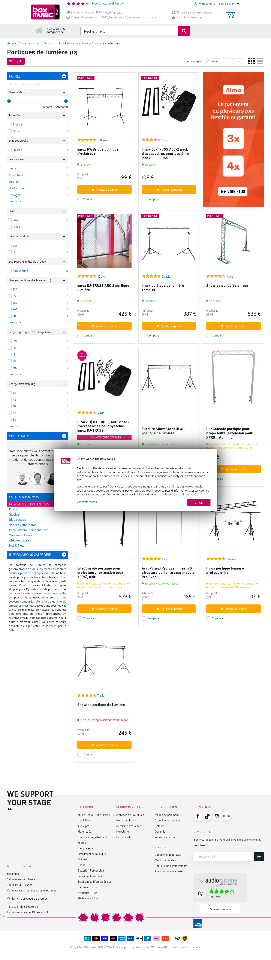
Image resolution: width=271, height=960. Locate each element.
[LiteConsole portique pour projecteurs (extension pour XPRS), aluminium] (233, 379)
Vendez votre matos (22, 525)
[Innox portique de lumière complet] (169, 243)
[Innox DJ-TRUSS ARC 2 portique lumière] (104, 243)
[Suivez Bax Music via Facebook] (197, 816)
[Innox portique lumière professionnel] (233, 522)
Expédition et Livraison (168, 820)
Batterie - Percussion (91, 870)
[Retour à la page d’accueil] (39, 30)
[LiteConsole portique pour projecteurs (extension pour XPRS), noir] (104, 522)
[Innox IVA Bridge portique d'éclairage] (104, 105)
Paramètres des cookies (170, 871)
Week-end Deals (20, 535)
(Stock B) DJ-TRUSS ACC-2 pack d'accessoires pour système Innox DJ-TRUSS (103, 426)
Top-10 (18, 61)
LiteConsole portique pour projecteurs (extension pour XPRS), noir (100, 572)
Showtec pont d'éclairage (227, 285)
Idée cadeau (17, 519)
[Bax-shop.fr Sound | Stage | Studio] (45, 11)
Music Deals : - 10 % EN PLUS (96, 814)
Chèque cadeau (20, 540)
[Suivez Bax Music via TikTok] (207, 816)
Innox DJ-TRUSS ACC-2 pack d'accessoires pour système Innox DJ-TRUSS (165, 153)
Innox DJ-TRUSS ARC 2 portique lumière (103, 287)
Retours (160, 826)
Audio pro (83, 826)
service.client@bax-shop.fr (32, 912)
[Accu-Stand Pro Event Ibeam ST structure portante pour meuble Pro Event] (169, 522)
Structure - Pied (87, 892)
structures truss (18, 605)
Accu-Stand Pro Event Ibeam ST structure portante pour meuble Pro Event (168, 572)
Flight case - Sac (88, 898)
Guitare (82, 859)
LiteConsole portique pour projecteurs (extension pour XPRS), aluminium (229, 432)
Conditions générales (168, 854)
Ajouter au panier (107, 189)
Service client (167, 807)
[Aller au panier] (230, 13)
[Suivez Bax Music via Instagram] (217, 816)
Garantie (160, 831)
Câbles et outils (87, 887)
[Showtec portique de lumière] (104, 662)
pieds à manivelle (54, 593)
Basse (81, 865)
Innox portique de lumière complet (163, 287)
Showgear (15, 195)
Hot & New (16, 545)
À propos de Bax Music (130, 814)
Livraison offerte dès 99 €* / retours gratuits (96, 12)
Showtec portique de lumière (101, 704)
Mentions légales (165, 860)
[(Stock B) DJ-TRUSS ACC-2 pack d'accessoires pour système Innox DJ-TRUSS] (104, 379)
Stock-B (14, 514)
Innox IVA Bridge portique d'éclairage (98, 151)
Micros (82, 842)
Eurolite (14, 181)
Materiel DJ (84, 831)
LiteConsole (16, 188)
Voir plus (14, 201)
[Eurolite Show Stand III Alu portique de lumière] (169, 379)
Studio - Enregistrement (92, 837)
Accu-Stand (16, 175)
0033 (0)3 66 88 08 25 (25, 906)
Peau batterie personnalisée (28, 530)
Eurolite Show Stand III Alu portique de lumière (164, 430)
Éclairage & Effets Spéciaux (94, 881)
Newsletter (123, 831)
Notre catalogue (126, 820)
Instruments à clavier (91, 876)
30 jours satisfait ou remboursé (194, 12)
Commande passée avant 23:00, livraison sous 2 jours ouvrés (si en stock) (113, 17)
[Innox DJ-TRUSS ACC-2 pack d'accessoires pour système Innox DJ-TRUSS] (169, 105)
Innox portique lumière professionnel (225, 570)
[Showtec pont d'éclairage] (233, 243)
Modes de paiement (167, 814)
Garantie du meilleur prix (191, 17)
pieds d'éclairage (31, 573)
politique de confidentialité (179, 494)
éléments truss (49, 569)
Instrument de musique (92, 853)
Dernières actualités (128, 826)
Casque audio (86, 848)
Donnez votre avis (220, 909)
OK (201, 502)
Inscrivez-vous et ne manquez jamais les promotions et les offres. (227, 842)
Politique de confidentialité (171, 865)
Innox (12, 168)
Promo (13, 509)
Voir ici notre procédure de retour (27, 898)
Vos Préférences (87, 502)
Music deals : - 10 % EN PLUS (29, 504)
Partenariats (124, 837)
